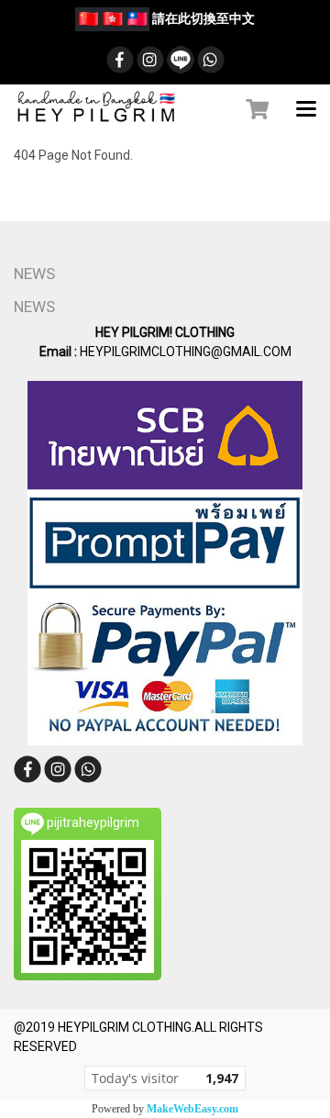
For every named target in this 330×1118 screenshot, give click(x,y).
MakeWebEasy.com (192, 1108)
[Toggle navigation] (306, 110)
